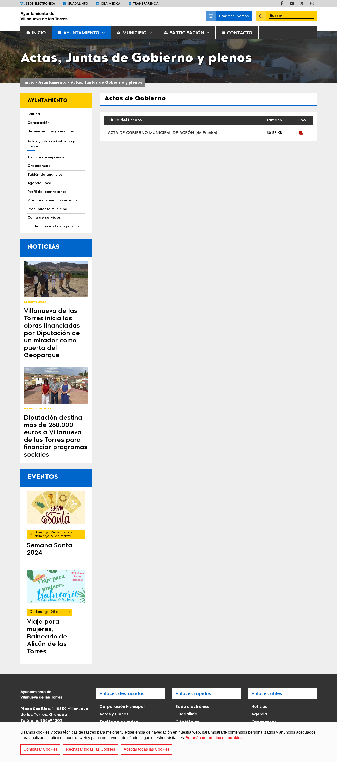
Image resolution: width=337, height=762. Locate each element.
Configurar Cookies (40, 749)
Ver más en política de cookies (214, 738)
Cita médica (110, 3)
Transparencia (146, 3)
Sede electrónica (40, 3)
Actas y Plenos (114, 714)
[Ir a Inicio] (57, 16)
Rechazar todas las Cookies (90, 749)
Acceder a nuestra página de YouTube (291, 3)
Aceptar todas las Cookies (146, 749)
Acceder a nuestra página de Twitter (302, 3)
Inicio (29, 83)
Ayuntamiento (81, 32)
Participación (186, 32)
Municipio (134, 32)
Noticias (259, 707)
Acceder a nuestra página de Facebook (281, 3)
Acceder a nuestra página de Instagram (312, 3)
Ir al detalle (56, 279)
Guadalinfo (78, 3)
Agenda (259, 714)
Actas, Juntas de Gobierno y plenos (106, 83)
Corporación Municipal (122, 707)
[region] (168, 742)
